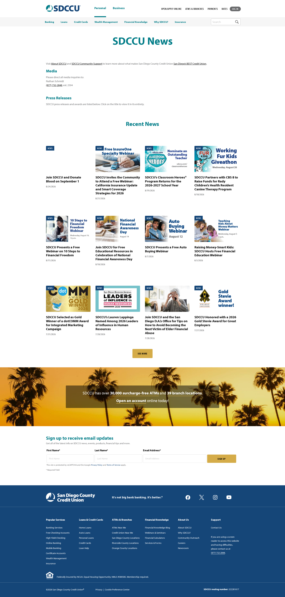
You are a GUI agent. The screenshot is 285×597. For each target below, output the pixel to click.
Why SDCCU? (184, 532)
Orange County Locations (124, 548)
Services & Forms (153, 542)
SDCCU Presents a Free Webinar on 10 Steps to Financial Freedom (63, 251)
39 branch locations (184, 392)
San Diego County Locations (126, 537)
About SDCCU (58, 63)
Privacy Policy (96, 465)
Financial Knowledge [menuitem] (135, 21)
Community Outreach (188, 537)
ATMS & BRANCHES (194, 8)
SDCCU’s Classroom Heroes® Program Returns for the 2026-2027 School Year (166, 181)
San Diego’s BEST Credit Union (190, 63)
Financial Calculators (155, 537)
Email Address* (152, 450)
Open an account (131, 400)
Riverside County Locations (125, 542)
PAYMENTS (213, 8)
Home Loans (85, 527)
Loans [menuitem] (64, 21)
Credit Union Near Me (122, 532)
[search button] (237, 22)
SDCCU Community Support (87, 63)
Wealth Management (56, 558)
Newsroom (183, 548)
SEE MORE (142, 353)
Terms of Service (113, 465)
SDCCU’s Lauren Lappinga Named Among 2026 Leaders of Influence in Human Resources (116, 323)
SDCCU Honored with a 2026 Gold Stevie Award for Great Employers (215, 321)
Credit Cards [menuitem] (81, 21)
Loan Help (84, 548)
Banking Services (54, 527)
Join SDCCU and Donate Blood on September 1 (63, 179)
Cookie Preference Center (117, 589)
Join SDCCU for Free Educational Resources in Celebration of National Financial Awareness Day (114, 253)
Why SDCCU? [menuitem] (161, 21)
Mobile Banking (53, 548)
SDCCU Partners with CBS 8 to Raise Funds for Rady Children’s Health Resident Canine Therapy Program (216, 183)
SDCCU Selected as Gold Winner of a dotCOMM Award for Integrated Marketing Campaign (67, 323)
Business (119, 8)
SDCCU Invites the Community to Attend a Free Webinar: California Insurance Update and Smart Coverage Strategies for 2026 (117, 185)
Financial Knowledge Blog (157, 527)
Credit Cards (85, 542)
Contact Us (216, 527)
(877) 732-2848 (54, 85)
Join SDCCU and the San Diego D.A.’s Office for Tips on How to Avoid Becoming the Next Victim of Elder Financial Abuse (166, 325)
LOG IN (235, 8)
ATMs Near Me (119, 527)
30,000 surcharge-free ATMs (134, 392)
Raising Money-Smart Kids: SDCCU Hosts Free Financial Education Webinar (214, 251)
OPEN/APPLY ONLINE (171, 8)
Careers (181, 542)
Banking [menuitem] (49, 21)
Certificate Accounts (56, 553)
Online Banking (53, 542)
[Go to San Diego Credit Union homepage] (70, 497)
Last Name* (101, 450)
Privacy (98, 589)
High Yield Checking (55, 537)
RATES (225, 8)
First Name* (53, 450)
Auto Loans (84, 532)
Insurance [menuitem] (180, 21)
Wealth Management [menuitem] (106, 21)
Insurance (51, 563)
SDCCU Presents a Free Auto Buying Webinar (166, 249)
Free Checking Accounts (58, 532)
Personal (100, 8)
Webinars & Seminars (155, 532)
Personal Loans (86, 537)
